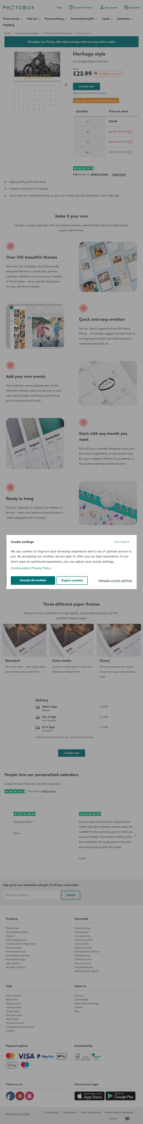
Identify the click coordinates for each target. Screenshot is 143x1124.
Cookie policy (20, 568)
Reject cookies (72, 580)
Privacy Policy (41, 568)
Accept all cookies (33, 580)
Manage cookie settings (115, 580)
